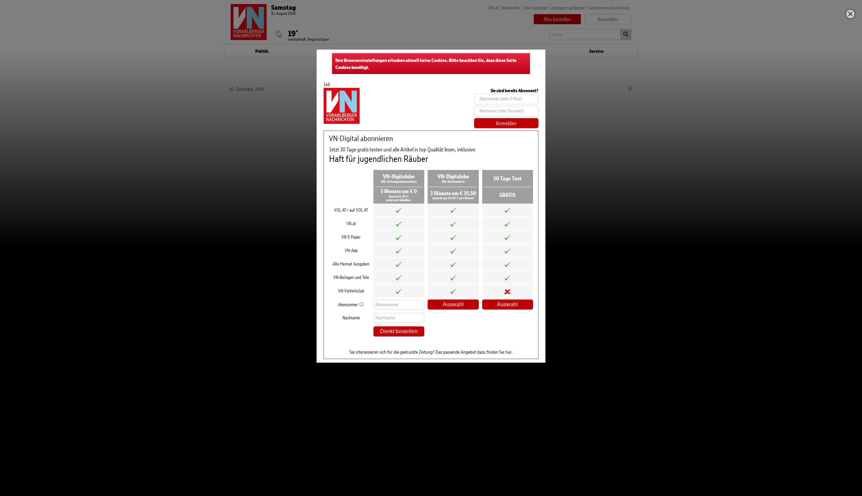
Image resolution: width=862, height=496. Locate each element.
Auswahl (453, 304)
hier (508, 352)
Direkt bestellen (399, 331)
